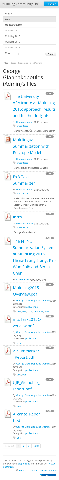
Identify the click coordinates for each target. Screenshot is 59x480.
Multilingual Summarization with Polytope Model (31, 146)
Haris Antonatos (24, 121)
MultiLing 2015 (12, 36)
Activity (9, 13)
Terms (43, 470)
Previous (9, 445)
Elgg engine (24, 463)
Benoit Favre (22, 279)
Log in (51, 3)
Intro (17, 217)
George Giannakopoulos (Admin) (33, 300)
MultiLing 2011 (12, 47)
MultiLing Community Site (20, 4)
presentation (22, 125)
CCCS (30, 311)
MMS (19, 311)
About (35, 470)
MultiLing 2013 (12, 41)
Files (7, 19)
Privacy (52, 470)
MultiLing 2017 (12, 30)
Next (36, 445)
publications (31, 306)
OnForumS (38, 311)
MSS (24, 311)
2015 (47, 311)
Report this (25, 470)
